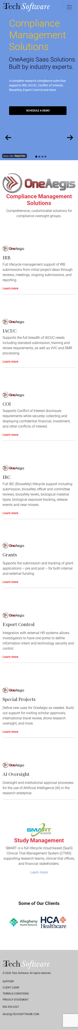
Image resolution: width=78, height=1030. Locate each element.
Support (8, 981)
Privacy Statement (16, 999)
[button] (6, 922)
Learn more (10, 288)
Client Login (11, 987)
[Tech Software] (26, 7)
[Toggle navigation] (69, 7)
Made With (8, 156)
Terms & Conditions (16, 993)
